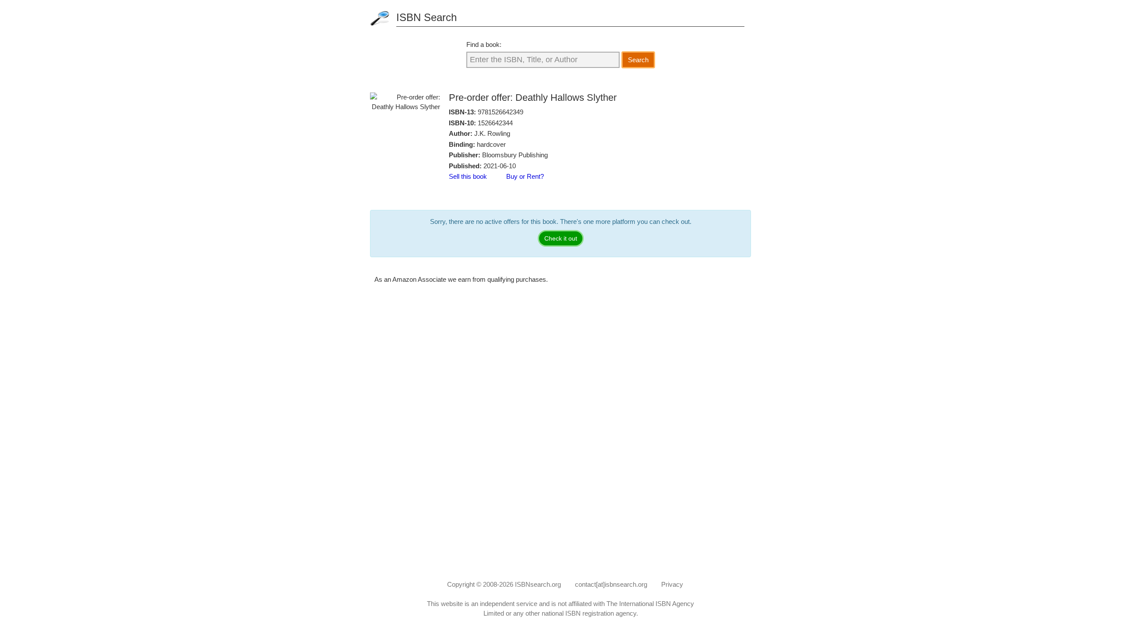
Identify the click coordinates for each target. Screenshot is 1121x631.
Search (638, 60)
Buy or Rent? (525, 176)
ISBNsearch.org (538, 584)
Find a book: (483, 44)
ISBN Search (426, 17)
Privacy (672, 584)
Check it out (560, 238)
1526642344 (495, 123)
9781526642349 (500, 112)
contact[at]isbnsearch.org (611, 584)
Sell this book (468, 176)
